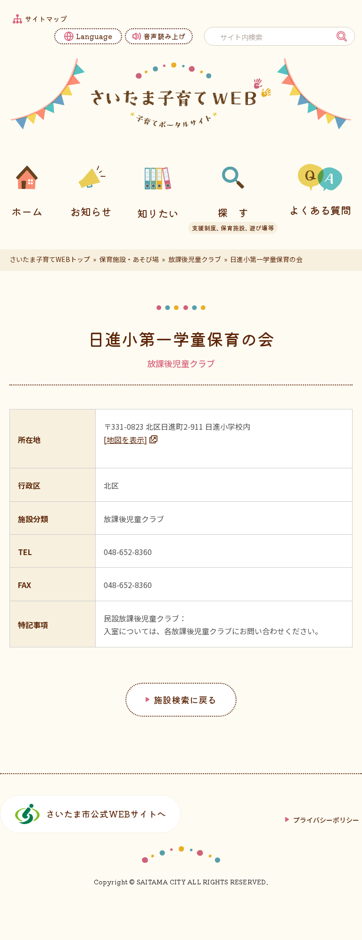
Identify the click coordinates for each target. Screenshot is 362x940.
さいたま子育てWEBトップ (49, 259)
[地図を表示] (125, 439)
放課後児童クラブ (194, 259)
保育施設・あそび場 (129, 259)
